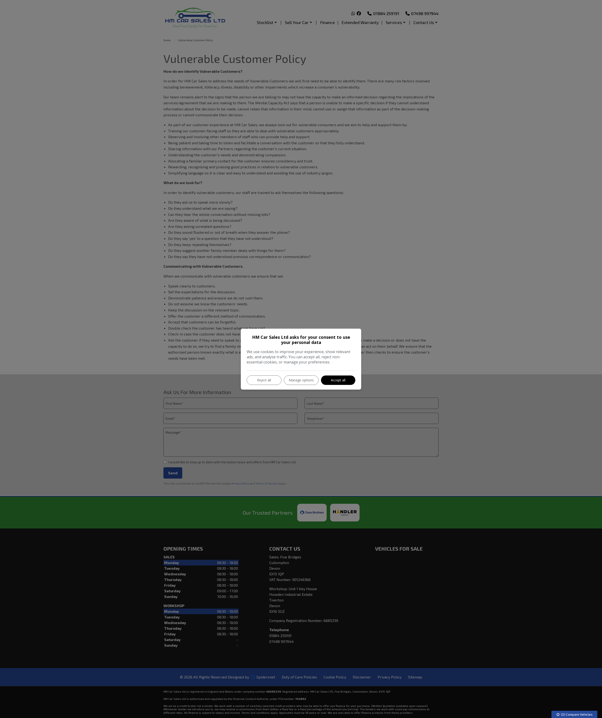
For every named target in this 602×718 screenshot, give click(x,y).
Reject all (264, 380)
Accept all (338, 380)
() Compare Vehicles (576, 714)
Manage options (301, 380)
